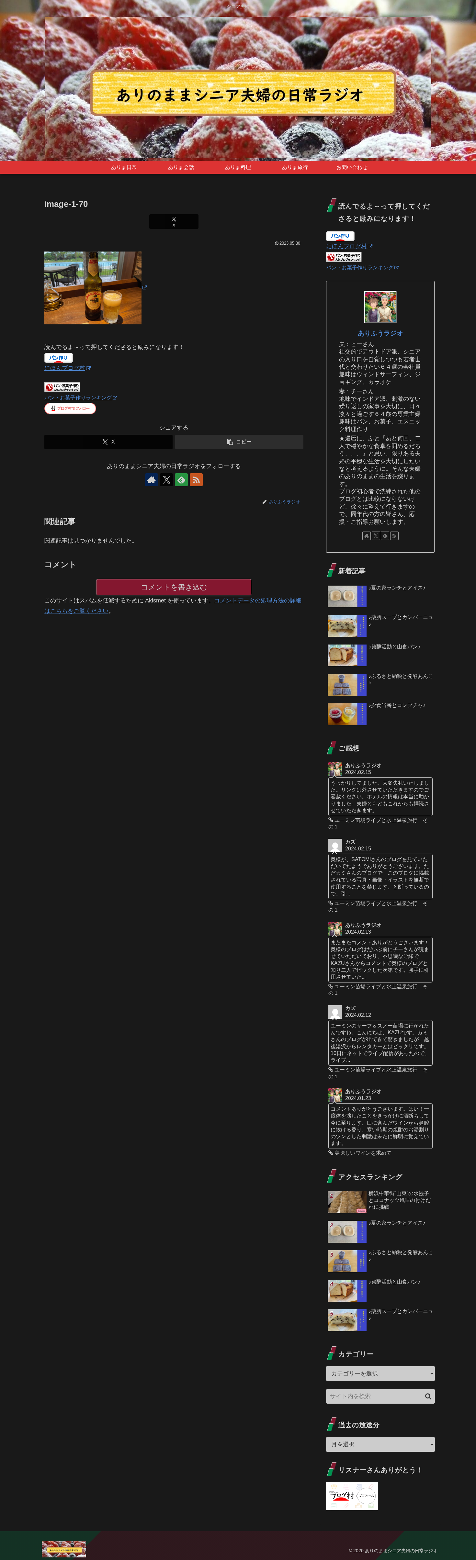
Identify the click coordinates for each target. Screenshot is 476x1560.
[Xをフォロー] (166, 479)
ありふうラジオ (380, 333)
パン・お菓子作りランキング (78, 397)
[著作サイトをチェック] (151, 479)
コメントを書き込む (174, 587)
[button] (239, 442)
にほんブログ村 (64, 368)
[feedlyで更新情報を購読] (181, 479)
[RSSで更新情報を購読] (196, 479)
